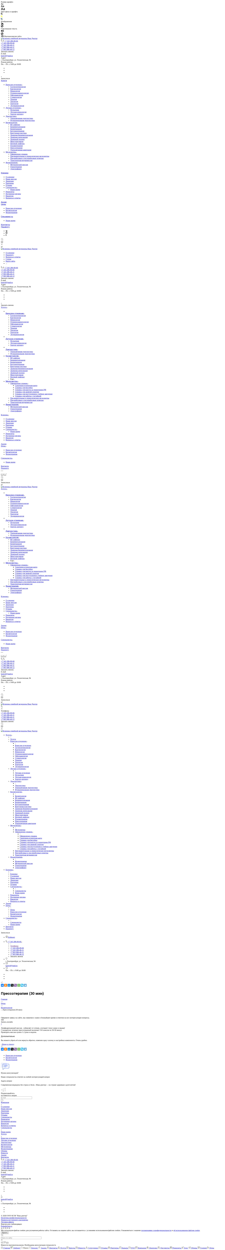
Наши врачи (15, 190)
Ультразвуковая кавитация (20, 150)
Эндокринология (17, 106)
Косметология (11, 123)
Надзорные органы (13, 194)
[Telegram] (25, 985)
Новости (4, 1153)
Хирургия (14, 104)
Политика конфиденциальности (14, 1218)
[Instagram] (6, 233)
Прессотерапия (16, 148)
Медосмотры (11, 152)
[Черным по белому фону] (1, 14)
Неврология (15, 91)
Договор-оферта (7, 1222)
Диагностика (11, 116)
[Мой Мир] (9, 985)
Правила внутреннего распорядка (14, 1220)
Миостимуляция (16, 141)
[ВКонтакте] (6, 231)
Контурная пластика (18, 133)
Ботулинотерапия (17, 131)
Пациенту (5, 227)
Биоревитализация (17, 127)
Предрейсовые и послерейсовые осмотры (27, 158)
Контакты (5, 225)
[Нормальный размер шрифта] (2, 6)
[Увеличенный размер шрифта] (3, 10)
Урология (14, 101)
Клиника (4, 173)
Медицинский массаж (19, 165)
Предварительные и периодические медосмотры (29, 156)
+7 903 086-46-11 (7, 47)
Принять (5, 1233)
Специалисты (11, 187)
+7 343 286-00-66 (11, 41)
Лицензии (10, 181)
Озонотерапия (16, 167)
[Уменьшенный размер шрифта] (2, 4)
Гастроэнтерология (18, 87)
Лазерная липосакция (19, 137)
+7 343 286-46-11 (7, 45)
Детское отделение (13, 108)
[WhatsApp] (18, 985)
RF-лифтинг (15, 125)
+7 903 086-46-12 (7, 49)
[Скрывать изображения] (2, 27)
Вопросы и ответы (13, 198)
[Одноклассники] (5, 985)
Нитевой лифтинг (17, 144)
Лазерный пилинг (17, 139)
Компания (5, 1102)
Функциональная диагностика (22, 120)
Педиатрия (14, 110)
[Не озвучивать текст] (2, 34)
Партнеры (10, 183)
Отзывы (9, 185)
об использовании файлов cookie (186, 1230)
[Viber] (15, 985)
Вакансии (9, 196)
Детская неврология (18, 112)
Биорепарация (16, 129)
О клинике (10, 177)
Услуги (4, 81)
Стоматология (16, 97)
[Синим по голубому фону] (1, 19)
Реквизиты (10, 192)
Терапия (13, 99)
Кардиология (15, 89)
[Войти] (2, 242)
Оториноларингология (19, 93)
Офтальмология (16, 95)
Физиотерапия (12, 163)
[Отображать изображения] (2, 24)
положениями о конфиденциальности (156, 1230)
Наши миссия (11, 179)
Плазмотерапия (16, 146)
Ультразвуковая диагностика (21, 118)
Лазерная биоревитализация (21, 135)
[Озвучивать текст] (2, 31)
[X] (12, 985)
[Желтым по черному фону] (1, 17)
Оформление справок (19, 154)
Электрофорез (16, 169)
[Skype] (22, 985)
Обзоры (4, 1151)
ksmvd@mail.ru (7, 56)
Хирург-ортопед (16, 114)
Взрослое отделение (14, 85)
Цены (3, 204)
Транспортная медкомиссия (21, 160)
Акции (3, 202)
